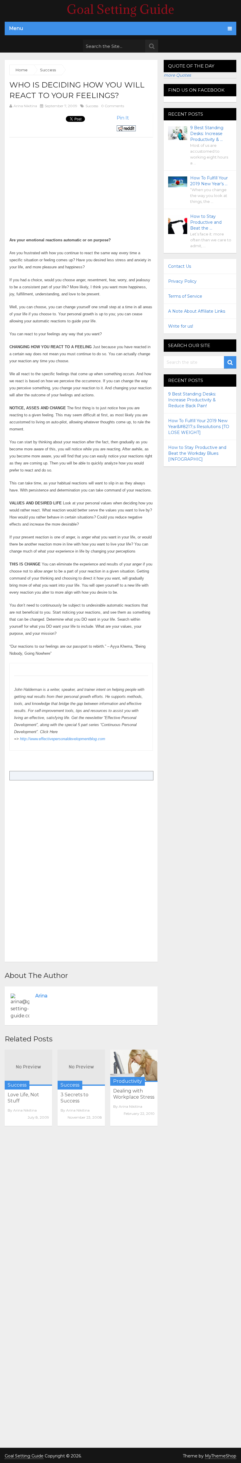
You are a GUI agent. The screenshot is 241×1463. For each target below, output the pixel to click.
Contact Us (179, 266)
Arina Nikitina (25, 106)
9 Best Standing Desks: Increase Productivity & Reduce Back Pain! (192, 399)
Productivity (127, 1081)
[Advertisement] (58, 178)
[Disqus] (81, 1211)
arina (41, 996)
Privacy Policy (182, 281)
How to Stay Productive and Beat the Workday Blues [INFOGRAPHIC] (197, 453)
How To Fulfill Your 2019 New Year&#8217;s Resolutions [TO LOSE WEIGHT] (198, 426)
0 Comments (112, 106)
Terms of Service (185, 296)
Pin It (123, 118)
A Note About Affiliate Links (196, 311)
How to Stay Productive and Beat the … (206, 222)
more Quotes (177, 75)
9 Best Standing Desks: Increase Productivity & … (206, 133)
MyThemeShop (220, 1456)
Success (92, 106)
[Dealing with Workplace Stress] (134, 1066)
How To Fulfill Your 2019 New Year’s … (209, 180)
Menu (16, 28)
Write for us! (180, 326)
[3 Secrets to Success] (81, 1068)
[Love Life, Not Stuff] (28, 1068)
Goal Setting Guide (120, 9)
